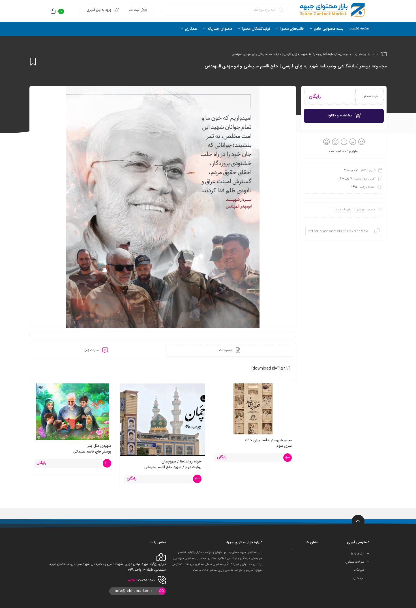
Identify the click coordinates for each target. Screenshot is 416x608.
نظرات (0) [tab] (92, 350)
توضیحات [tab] (226, 350)
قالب (375, 54)
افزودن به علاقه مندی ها (32, 61)
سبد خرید (358, 578)
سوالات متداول (355, 562)
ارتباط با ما (357, 553)
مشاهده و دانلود (339, 115)
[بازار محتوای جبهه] (331, 10)
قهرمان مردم (342, 209)
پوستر (362, 54)
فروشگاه (359, 570)
